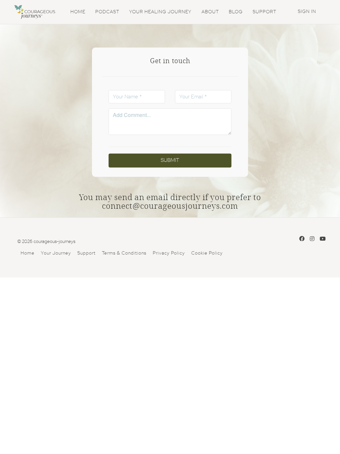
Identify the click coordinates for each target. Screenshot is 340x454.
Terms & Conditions (124, 253)
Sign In (307, 11)
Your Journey (56, 253)
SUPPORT (264, 12)
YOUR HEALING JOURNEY (160, 12)
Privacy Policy (169, 253)
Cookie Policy (207, 253)
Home (28, 253)
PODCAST (107, 12)
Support (86, 253)
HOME (77, 12)
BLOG (236, 12)
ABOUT (210, 12)
